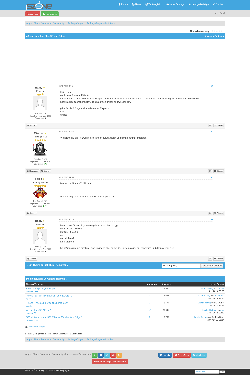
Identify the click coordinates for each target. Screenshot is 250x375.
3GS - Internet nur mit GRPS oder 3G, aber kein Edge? (54, 317)
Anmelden (33, 14)
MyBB (67, 370)
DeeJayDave (32, 320)
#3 (212, 177)
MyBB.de (49, 370)
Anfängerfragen (75, 23)
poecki (29, 306)
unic (222, 310)
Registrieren (51, 14)
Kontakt (166, 355)
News (138, 4)
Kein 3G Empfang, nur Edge (40, 288)
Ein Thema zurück (38, 265)
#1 (212, 86)
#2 (212, 132)
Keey (28, 299)
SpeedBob (219, 295)
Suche (219, 4)
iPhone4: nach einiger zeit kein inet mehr (47, 303)
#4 (212, 219)
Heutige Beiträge (200, 4)
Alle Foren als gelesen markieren (111, 361)
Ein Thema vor (58, 265)
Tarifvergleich (155, 4)
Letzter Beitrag (206, 288)
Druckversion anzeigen (37, 326)
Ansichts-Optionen (214, 36)
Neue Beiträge (176, 4)
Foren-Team (183, 355)
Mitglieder (200, 355)
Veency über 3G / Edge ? (39, 310)
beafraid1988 (32, 292)
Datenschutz (84, 354)
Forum (124, 4)
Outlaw (221, 288)
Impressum (71, 354)
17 (150, 310)
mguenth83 (31, 313)
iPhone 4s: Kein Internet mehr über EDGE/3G (49, 295)
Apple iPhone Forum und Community (45, 23)
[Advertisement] (125, 63)
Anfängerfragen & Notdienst (101, 23)
